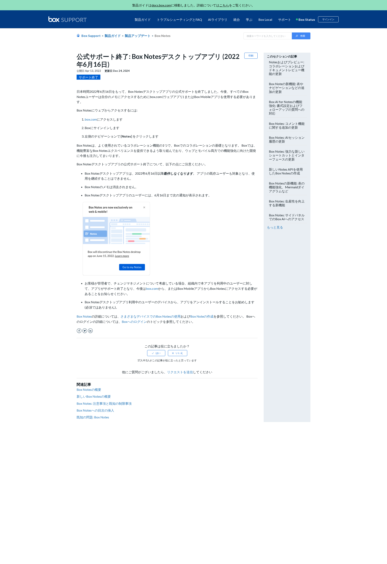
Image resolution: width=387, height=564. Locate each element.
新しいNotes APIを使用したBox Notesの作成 (286, 171)
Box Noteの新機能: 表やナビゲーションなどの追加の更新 (286, 87)
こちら (224, 5)
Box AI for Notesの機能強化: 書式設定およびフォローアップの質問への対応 (286, 107)
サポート (284, 19)
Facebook (79, 330)
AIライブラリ (217, 19)
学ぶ (249, 19)
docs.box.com (161, 5)
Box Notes (163, 36)
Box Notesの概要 (89, 389)
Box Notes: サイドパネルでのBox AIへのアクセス (287, 217)
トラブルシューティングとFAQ (179, 19)
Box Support (91, 36)
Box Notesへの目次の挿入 (95, 410)
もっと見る (275, 227)
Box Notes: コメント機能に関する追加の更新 (287, 125)
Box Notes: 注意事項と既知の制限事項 (104, 403)
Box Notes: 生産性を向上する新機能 (287, 203)
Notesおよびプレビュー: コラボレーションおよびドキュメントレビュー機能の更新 (286, 68)
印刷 (251, 55)
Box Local (265, 19)
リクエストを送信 (180, 372)
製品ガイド (143, 19)
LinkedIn (90, 330)
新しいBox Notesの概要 (94, 396)
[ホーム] (67, 19)
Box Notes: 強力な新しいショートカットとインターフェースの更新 (287, 155)
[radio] (156, 353)
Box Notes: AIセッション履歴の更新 (287, 139)
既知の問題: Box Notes (93, 417)
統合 (236, 19)
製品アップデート (138, 36)
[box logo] (67, 19)
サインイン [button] (328, 19)
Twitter (84, 330)
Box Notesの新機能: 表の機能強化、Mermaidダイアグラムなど (287, 187)
